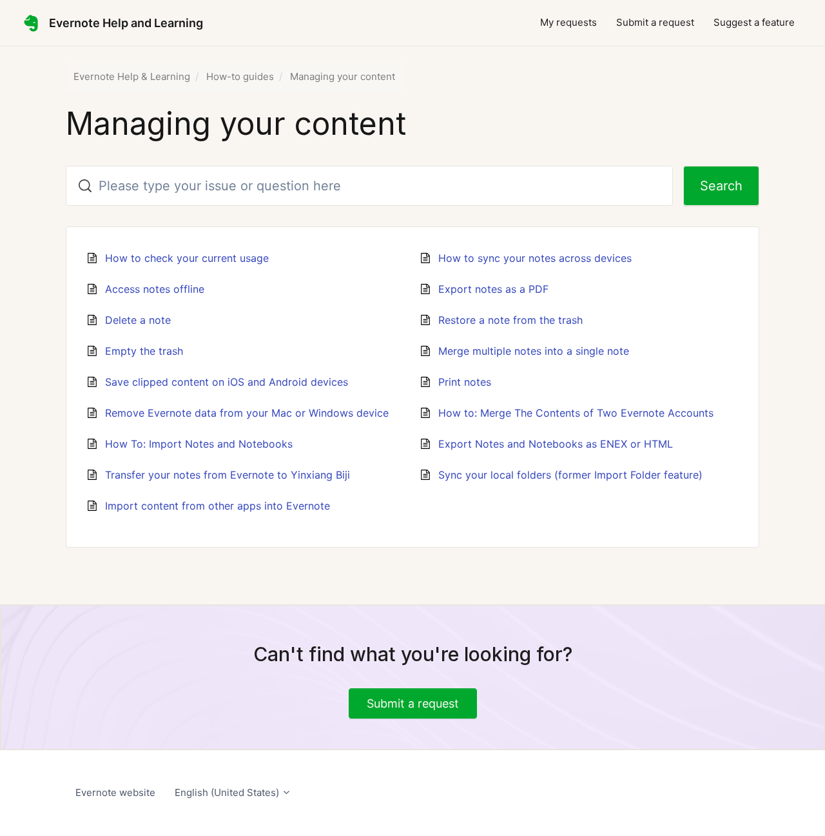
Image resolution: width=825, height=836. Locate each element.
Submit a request (655, 22)
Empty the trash (144, 350)
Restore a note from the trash (510, 320)
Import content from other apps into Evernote (217, 505)
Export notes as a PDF (493, 289)
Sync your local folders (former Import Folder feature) (570, 474)
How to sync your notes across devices (535, 258)
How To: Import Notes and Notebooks (199, 443)
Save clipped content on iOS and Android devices (226, 381)
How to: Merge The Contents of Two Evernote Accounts (575, 412)
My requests (568, 22)
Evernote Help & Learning (131, 76)
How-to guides (240, 76)
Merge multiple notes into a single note (533, 350)
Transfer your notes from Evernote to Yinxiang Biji (227, 474)
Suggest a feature (754, 22)
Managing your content (342, 76)
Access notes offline (154, 289)
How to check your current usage (187, 258)
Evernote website (115, 792)
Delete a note (138, 320)
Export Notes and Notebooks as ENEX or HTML (555, 443)
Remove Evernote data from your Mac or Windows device (247, 412)
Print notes (464, 381)
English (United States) (228, 792)
